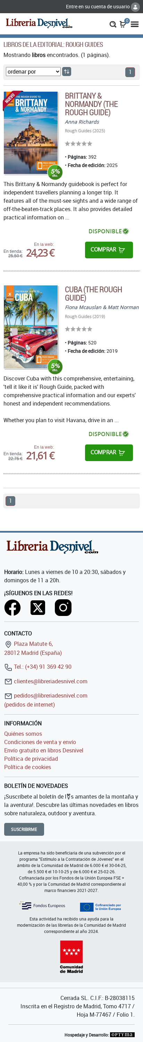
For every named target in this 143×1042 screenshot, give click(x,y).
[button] (113, 23)
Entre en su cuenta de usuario (98, 6)
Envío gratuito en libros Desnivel (43, 750)
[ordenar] (66, 71)
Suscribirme (24, 829)
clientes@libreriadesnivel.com (49, 681)
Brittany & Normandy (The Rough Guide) (91, 104)
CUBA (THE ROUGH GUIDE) (94, 293)
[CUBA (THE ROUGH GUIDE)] (30, 326)
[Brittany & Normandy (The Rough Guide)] (30, 133)
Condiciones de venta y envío (40, 742)
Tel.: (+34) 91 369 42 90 (42, 666)
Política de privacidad (31, 758)
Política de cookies (27, 767)
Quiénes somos (23, 733)
